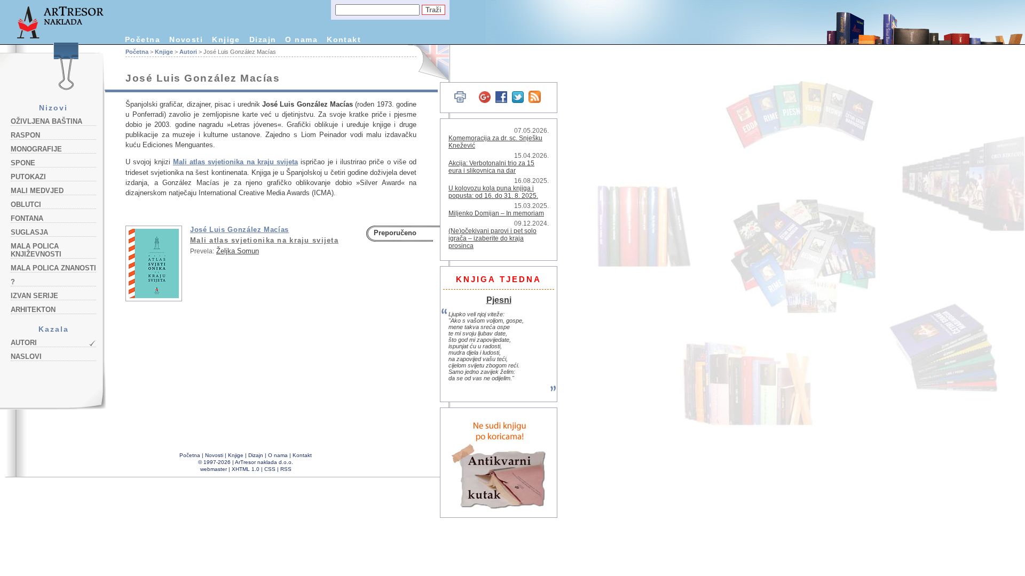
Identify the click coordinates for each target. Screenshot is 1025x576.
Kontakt (344, 39)
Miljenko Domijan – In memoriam (496, 213)
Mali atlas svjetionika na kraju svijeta (235, 162)
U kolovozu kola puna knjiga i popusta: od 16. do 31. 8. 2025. (493, 192)
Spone (23, 163)
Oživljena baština (46, 121)
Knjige (226, 39)
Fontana (27, 218)
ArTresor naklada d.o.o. (264, 462)
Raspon (25, 135)
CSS (269, 469)
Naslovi (26, 357)
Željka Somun (237, 251)
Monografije (36, 149)
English (427, 63)
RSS (285, 469)
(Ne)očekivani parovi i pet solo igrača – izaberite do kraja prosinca (492, 238)
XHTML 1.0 (245, 469)
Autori (24, 343)
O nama (301, 39)
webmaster (213, 469)
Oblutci (26, 205)
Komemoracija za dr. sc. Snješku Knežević (495, 141)
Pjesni (498, 300)
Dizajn (263, 39)
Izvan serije (34, 296)
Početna (142, 39)
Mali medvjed (37, 191)
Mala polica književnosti (36, 250)
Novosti (186, 39)
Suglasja (29, 232)
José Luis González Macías (239, 230)
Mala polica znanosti (53, 268)
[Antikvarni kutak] (499, 462)
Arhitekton (33, 310)
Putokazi (28, 177)
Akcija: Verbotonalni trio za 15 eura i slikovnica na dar (491, 166)
